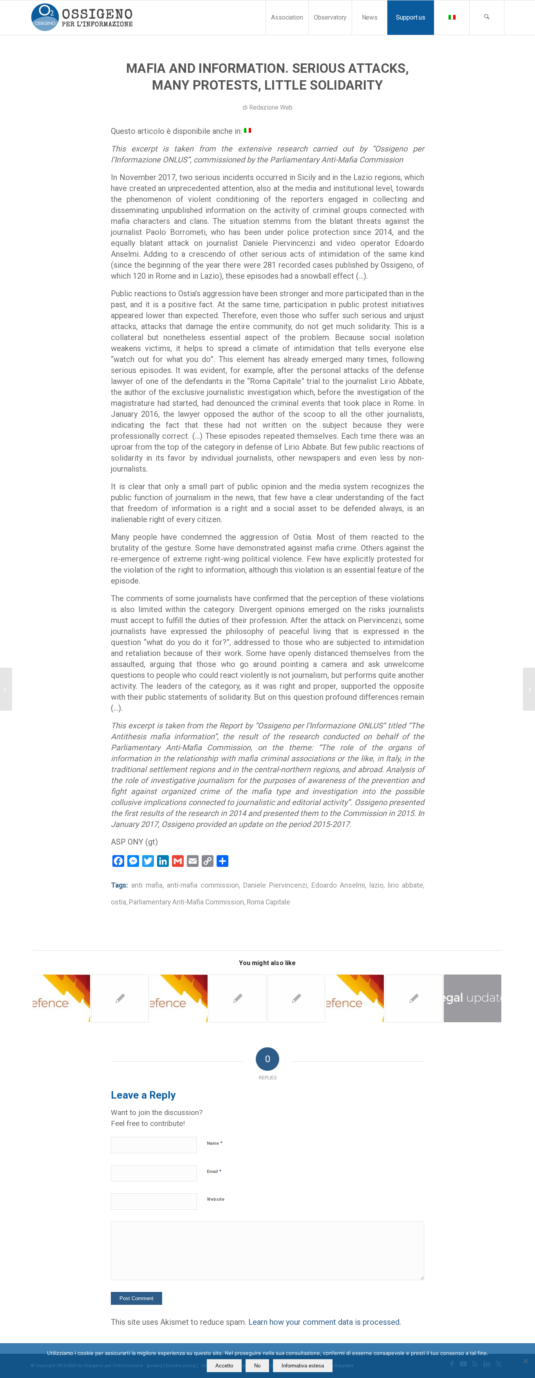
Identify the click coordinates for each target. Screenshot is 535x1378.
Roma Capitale (268, 902)
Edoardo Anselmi (338, 885)
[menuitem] (287, 17)
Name (214, 1143)
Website (215, 1199)
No (257, 1366)
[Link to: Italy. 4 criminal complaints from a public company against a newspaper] (355, 999)
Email (214, 1171)
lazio (376, 885)
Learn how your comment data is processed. (324, 1322)
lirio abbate (405, 885)
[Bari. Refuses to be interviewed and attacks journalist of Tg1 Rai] (6, 689)
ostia (118, 902)
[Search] (486, 17)
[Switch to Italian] (451, 17)
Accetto (224, 1366)
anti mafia (147, 885)
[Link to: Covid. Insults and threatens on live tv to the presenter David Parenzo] (296, 999)
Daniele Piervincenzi (275, 885)
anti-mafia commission (203, 885)
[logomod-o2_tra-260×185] (82, 17)
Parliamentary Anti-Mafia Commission (186, 902)
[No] (525, 1361)
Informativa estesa (303, 1366)
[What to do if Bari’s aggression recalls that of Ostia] (529, 689)
